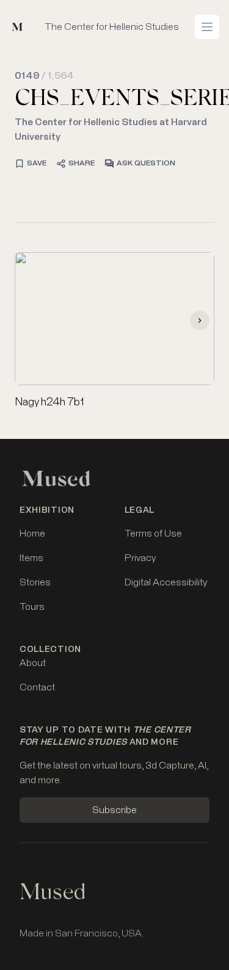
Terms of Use (153, 533)
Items (31, 558)
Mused (52, 894)
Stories (35, 582)
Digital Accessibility (166, 582)
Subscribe (114, 810)
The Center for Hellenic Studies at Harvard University (111, 129)
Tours (32, 607)
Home (32, 533)
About (33, 663)
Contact (37, 687)
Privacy (140, 558)
